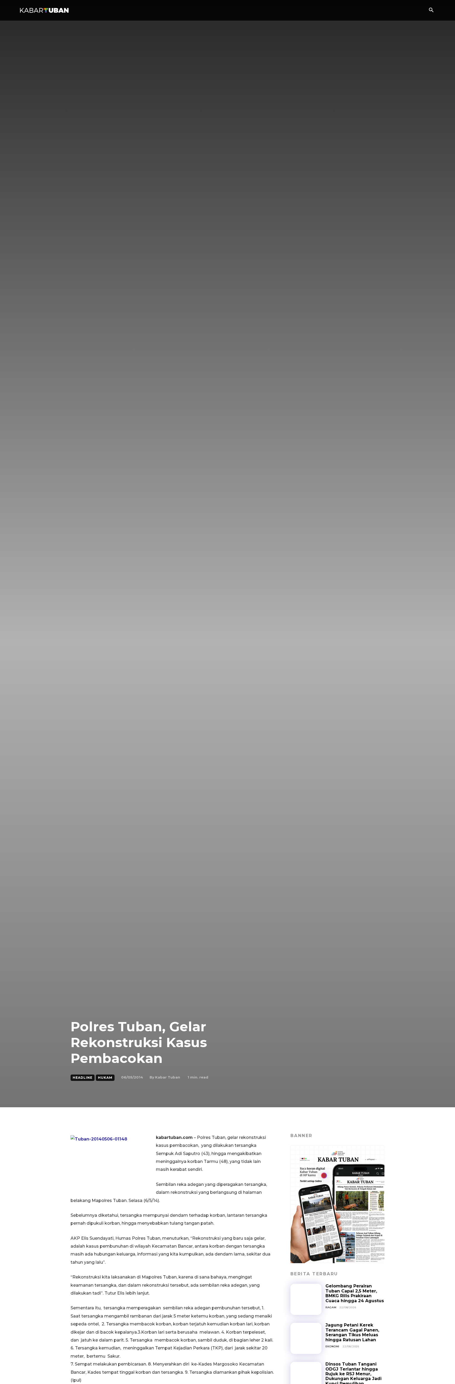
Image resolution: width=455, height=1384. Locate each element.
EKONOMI (332, 1346)
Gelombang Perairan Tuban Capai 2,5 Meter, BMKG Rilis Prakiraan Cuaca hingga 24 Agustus (354, 1293)
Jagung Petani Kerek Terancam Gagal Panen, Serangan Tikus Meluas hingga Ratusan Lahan (352, 1332)
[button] (431, 10)
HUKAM (105, 1078)
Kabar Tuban (167, 1077)
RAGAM (331, 1307)
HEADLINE (82, 1078)
